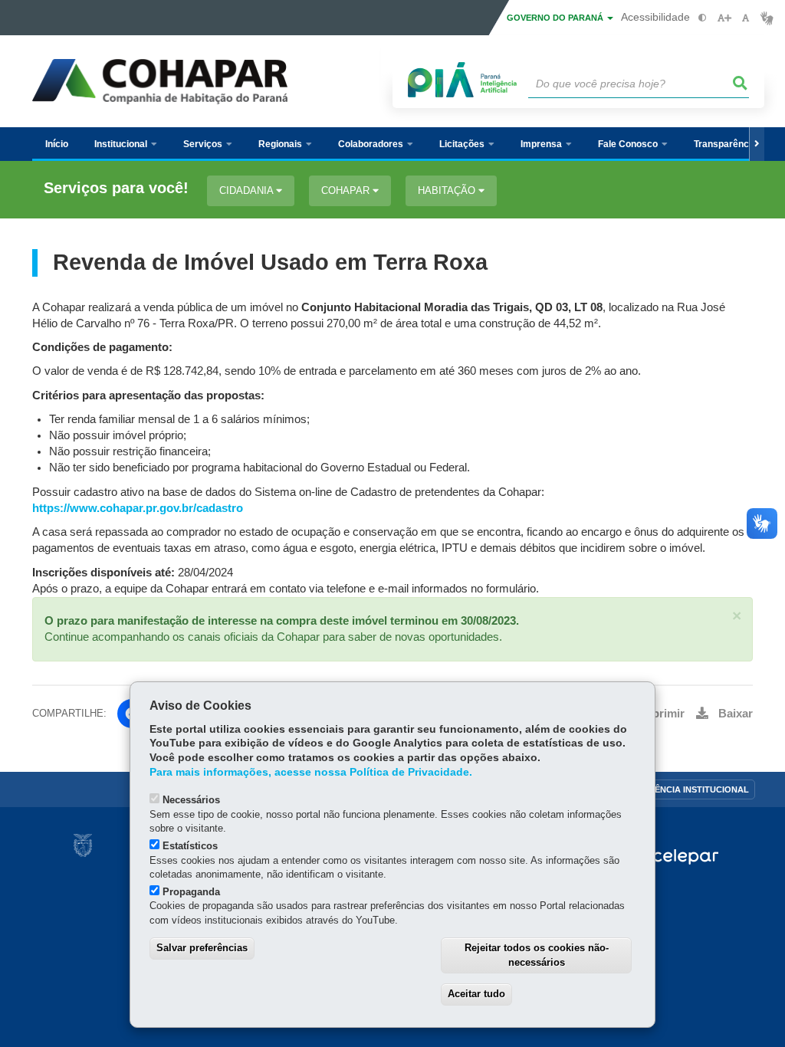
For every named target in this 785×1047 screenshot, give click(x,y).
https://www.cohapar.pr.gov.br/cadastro (137, 508)
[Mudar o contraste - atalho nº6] (702, 18)
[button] (736, 616)
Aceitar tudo (476, 993)
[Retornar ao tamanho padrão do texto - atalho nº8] (745, 18)
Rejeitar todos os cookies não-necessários (537, 955)
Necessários (191, 800)
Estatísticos (190, 846)
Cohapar (347, 190)
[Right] (756, 144)
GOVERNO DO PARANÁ (556, 17)
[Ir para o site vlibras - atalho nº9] (767, 18)
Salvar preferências (202, 947)
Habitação (448, 190)
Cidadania (247, 190)
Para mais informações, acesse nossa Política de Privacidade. (310, 772)
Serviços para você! (116, 188)
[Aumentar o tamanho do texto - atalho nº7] (724, 18)
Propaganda (191, 892)
